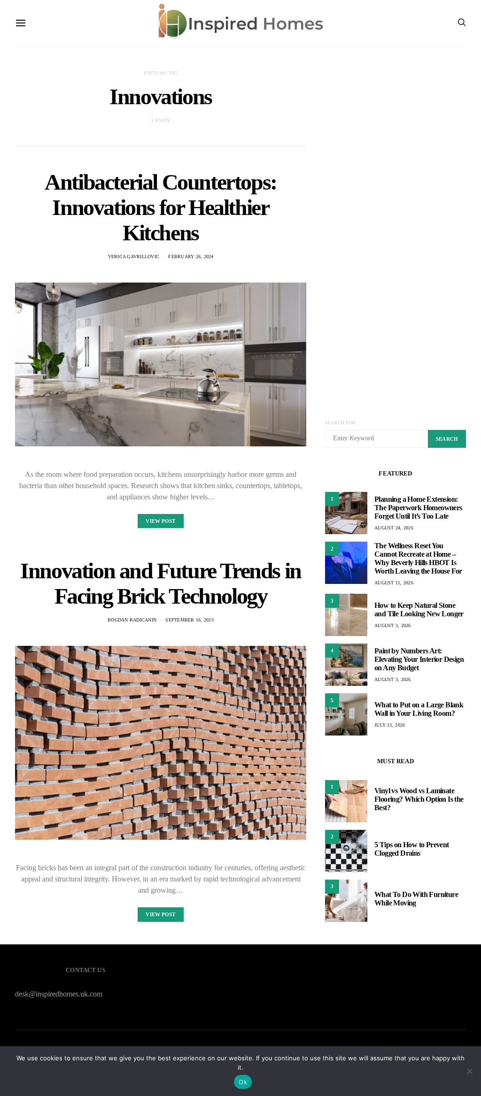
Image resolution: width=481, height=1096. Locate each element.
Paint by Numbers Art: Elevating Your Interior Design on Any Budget (419, 659)
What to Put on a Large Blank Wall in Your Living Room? (418, 709)
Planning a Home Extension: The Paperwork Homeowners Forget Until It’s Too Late (418, 507)
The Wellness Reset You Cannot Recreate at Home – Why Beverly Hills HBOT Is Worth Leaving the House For (418, 558)
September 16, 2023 (189, 619)
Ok (243, 1082)
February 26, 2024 (190, 256)
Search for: (341, 422)
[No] (469, 1071)
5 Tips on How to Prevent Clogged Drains (411, 849)
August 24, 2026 (393, 527)
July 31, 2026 (389, 725)
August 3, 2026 (392, 625)
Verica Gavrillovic (134, 256)
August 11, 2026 (393, 582)
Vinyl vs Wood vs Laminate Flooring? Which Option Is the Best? (419, 799)
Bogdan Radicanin (132, 619)
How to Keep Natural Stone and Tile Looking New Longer (419, 609)
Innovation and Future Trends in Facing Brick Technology (160, 583)
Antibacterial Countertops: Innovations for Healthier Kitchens (161, 207)
